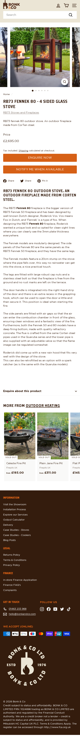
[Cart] (66, 5)
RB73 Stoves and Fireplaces (21, 112)
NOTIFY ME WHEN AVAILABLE (40, 169)
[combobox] (40, 15)
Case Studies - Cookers (17, 535)
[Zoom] (64, 81)
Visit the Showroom (14, 504)
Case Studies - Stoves (16, 530)
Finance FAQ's (12, 585)
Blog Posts (9, 540)
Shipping (23, 151)
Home (6, 94)
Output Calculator (14, 520)
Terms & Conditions (14, 560)
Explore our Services (15, 515)
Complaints (10, 590)
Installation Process (14, 509)
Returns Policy (11, 555)
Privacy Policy (11, 565)
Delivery (8, 525)
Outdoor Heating (43, 405)
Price (6, 134)
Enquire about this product (22, 391)
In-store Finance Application (20, 580)
